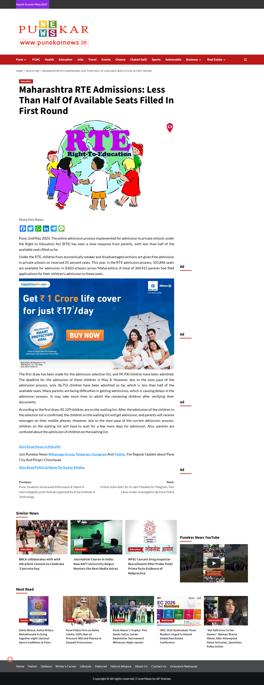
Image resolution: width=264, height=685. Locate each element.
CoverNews (144, 678)
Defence (46, 666)
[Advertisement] (214, 300)
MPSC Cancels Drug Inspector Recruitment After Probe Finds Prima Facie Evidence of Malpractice (150, 566)
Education (65, 59)
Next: (137, 487)
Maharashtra (215, 620)
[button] (245, 59)
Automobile (173, 59)
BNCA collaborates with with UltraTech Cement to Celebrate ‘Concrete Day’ (41, 564)
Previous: (57, 489)
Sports (156, 59)
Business (192, 59)
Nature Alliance (121, 666)
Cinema (120, 59)
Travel (92, 59)
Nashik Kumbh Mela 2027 (31, 4)
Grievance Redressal (183, 666)
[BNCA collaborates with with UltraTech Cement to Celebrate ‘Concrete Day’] (42, 537)
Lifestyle (85, 666)
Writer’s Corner (65, 666)
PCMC (36, 59)
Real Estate (214, 59)
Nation (32, 666)
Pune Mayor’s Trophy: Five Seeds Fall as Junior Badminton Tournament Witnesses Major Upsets (130, 636)
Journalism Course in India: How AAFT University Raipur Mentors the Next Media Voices (95, 564)
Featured (101, 666)
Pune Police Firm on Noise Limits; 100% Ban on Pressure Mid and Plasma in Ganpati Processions (83, 636)
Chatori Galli (138, 59)
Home (20, 666)
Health (49, 59)
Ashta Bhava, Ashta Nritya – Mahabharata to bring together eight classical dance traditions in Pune (37, 636)
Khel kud (119, 620)
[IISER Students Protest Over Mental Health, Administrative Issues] (214, 563)
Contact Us (158, 666)
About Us (141, 666)
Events (106, 59)
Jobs (80, 59)
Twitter (120, 454)
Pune (19, 59)
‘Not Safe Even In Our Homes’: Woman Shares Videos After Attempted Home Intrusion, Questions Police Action (224, 638)
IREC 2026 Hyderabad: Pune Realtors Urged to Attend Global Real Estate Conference (178, 636)
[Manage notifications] (10, 659)
